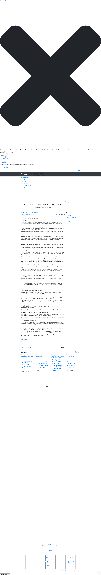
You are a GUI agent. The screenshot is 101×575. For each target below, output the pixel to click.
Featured (69, 215)
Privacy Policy (5, 167)
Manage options (5, 158)
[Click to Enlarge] (43, 212)
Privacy (65, 570)
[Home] (51, 179)
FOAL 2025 (26, 189)
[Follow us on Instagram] (51, 550)
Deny (10, 164)
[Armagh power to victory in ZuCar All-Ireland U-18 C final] (28, 355)
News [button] (25, 181)
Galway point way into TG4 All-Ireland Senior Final (71, 364)
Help (58, 570)
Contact (25, 196)
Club (68, 219)
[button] (50, 76)
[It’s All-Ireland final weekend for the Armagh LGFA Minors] (43, 355)
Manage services (5, 159)
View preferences (15, 164)
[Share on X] (58, 214)
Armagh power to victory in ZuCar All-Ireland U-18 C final (27, 364)
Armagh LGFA (71, 561)
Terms (77, 570)
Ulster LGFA (70, 562)
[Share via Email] (60, 214)
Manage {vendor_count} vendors (8, 161)
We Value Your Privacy (4, 574)
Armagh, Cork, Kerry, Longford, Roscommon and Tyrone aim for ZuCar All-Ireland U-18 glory (57, 365)
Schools (68, 223)
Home (34, 201)
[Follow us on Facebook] (78, 170)
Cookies (71, 570)
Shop (25, 191)
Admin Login (70, 557)
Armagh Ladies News (26, 214)
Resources (48, 565)
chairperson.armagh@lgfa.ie (33, 564)
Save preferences (23, 164)
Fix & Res (26, 183)
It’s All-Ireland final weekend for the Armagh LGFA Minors (42, 364)
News (47, 557)
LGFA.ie (69, 563)
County (68, 221)
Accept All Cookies (4, 164)
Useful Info (26, 194)
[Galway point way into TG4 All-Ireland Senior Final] (73, 355)
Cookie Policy (5, 166)
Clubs (25, 187)
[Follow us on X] (79, 170)
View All (77, 352)
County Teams (27, 185)
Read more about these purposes (8, 162)
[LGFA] (43, 545)
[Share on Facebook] (56, 214)
